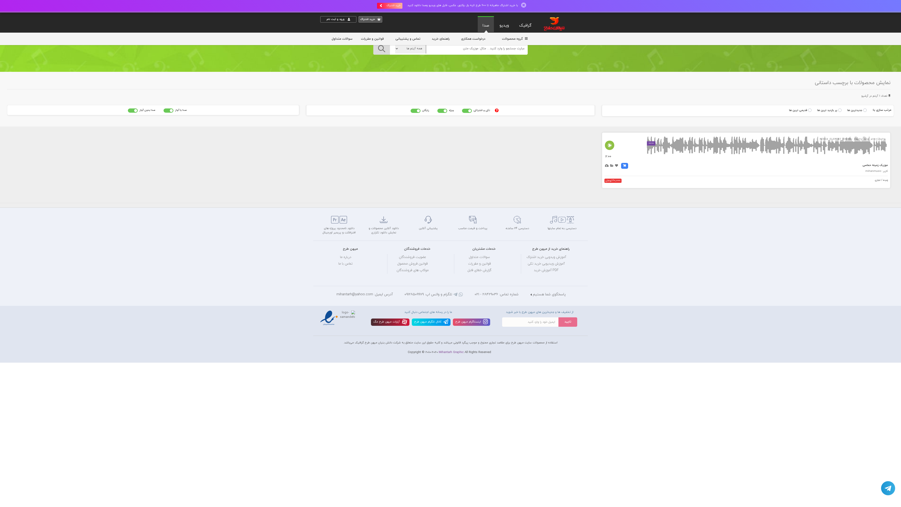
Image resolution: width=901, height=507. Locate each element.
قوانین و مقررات (372, 39)
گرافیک (525, 25)
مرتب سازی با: (881, 110)
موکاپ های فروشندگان (413, 270)
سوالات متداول (342, 39)
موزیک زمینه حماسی (875, 165)
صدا (485, 25)
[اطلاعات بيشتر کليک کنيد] (497, 110)
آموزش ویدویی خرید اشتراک (546, 257)
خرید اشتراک (393, 5)
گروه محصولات (513, 39)
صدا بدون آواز (147, 110)
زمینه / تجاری (881, 180)
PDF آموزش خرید (546, 270)
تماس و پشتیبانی (407, 39)
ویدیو (504, 25)
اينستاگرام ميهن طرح (468, 322)
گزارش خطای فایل (479, 270)
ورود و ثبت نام (336, 19)
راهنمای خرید (441, 39)
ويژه (451, 110)
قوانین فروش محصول (412, 263)
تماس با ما (345, 263)
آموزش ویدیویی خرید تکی (546, 263)
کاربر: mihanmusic (876, 171)
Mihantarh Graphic (451, 352)
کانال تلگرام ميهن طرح (428, 322)
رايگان (425, 110)
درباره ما (345, 257)
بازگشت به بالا (332, 200)
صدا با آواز (181, 110)
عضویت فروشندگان (412, 257)
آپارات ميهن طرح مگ (387, 322)
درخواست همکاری (473, 39)
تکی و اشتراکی (481, 110)
